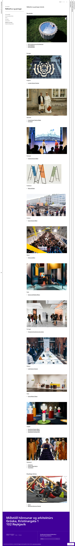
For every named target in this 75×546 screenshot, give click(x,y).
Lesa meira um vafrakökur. (37, 544)
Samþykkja (70, 544)
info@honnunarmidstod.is (10, 534)
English (60, 1)
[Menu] (1, 272)
